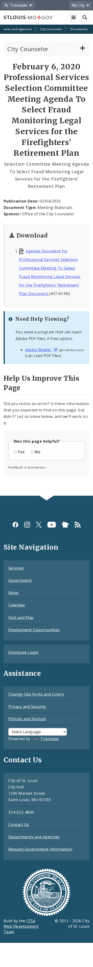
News (13, 592)
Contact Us (18, 824)
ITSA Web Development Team (21, 926)
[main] (46, 260)
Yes (21, 452)
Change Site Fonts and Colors (36, 694)
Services (16, 568)
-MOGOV (28, 17)
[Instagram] (27, 525)
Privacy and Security (27, 706)
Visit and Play (21, 617)
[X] (39, 525)
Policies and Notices (27, 718)
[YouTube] (51, 525)
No (37, 452)
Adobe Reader (38, 349)
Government (20, 580)
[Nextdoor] (65, 525)
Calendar (16, 605)
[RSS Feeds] (78, 525)
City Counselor (51, 29)
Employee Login (23, 652)
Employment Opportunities (34, 629)
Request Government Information (40, 849)
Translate (49, 738)
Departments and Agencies (34, 836)
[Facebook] (15, 525)
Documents (79, 29)
